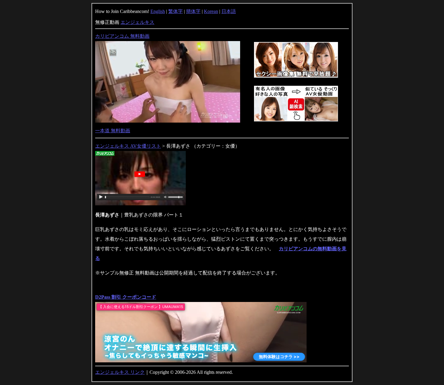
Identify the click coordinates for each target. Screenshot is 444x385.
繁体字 (175, 11)
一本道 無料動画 (112, 130)
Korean (211, 11)
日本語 (228, 11)
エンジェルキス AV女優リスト (128, 146)
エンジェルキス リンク (120, 372)
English (157, 11)
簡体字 (193, 11)
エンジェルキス (137, 22)
